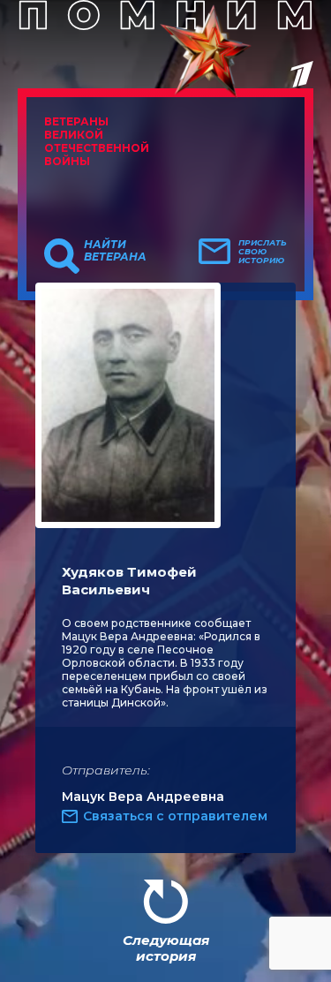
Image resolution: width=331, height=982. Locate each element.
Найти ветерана (115, 250)
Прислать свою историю (262, 251)
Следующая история (166, 948)
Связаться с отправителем (175, 816)
